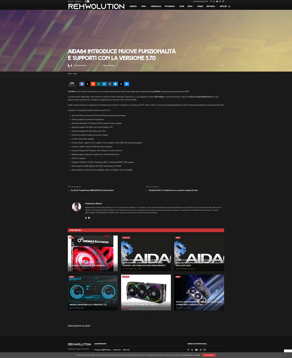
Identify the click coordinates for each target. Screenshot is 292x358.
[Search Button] (229, 6)
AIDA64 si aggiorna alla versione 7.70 (88, 304)
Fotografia (170, 6)
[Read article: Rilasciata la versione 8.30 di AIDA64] (93, 253)
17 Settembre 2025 (130, 269)
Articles (223, 6)
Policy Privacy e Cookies (191, 355)
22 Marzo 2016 (96, 65)
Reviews (133, 6)
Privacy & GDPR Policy (102, 350)
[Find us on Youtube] (217, 1)
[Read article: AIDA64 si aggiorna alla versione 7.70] (93, 292)
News (143, 6)
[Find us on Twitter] (214, 1)
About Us (71, 1)
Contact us (78, 1)
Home (70, 74)
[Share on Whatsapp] (98, 84)
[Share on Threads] (121, 84)
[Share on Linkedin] (104, 84)
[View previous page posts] (144, 317)
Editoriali (211, 6)
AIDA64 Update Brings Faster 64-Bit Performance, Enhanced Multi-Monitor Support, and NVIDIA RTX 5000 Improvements (144, 263)
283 (83, 269)
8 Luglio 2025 (75, 308)
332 (189, 308)
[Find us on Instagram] (220, 1)
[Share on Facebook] (81, 84)
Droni (190, 6)
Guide (181, 6)
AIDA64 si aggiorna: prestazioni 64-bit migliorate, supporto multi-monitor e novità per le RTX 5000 (199, 263)
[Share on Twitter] (87, 84)
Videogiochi (156, 6)
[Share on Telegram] (115, 84)
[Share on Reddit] (93, 84)
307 (83, 308)
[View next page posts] (148, 317)
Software (111, 65)
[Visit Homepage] (96, 6)
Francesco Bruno (80, 65)
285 (140, 269)
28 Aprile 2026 (75, 269)
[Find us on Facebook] (211, 1)
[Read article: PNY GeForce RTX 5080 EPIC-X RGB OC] (146, 292)
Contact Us (117, 350)
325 (193, 269)
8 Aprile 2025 (181, 308)
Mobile (200, 6)
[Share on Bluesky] (126, 84)
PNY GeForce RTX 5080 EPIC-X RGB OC (140, 304)
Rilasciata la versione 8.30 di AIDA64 (87, 265)
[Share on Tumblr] (109, 84)
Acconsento (209, 355)
